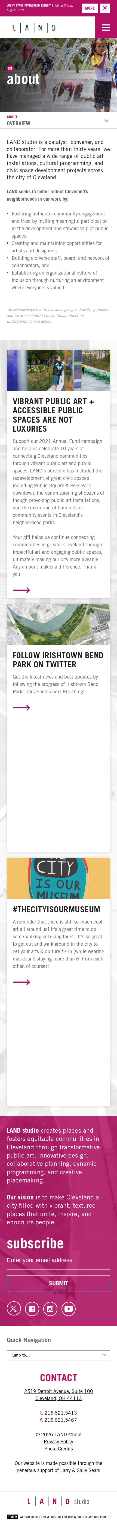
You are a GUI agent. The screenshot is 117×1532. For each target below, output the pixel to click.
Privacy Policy (58, 1441)
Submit (58, 1283)
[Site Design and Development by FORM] (58, 1518)
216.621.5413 (60, 1413)
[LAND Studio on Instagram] (50, 1309)
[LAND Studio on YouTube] (68, 1309)
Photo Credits (58, 1449)
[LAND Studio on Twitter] (14, 1308)
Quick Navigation (29, 1339)
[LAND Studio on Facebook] (32, 1309)
